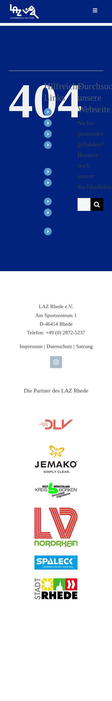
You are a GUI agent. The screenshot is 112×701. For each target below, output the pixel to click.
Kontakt (62, 231)
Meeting (62, 133)
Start (59, 112)
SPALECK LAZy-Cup (65, 153)
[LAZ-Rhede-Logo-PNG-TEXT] (24, 7)
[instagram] (56, 362)
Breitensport (66, 171)
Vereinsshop (66, 201)
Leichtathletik (67, 123)
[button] (10, 690)
